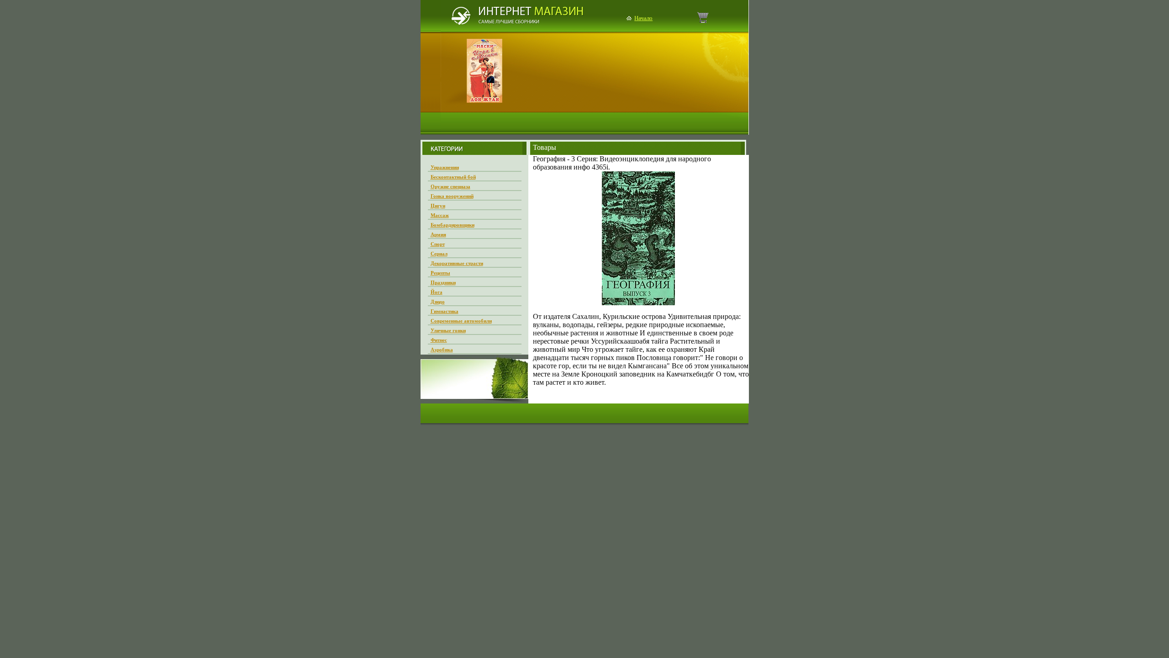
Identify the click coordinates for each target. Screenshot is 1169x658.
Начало (643, 18)
